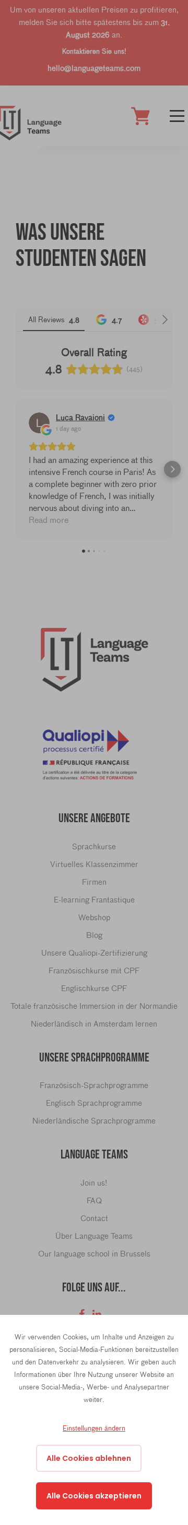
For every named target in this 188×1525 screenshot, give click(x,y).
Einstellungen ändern (94, 1428)
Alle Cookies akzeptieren (94, 1496)
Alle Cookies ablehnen (88, 1458)
